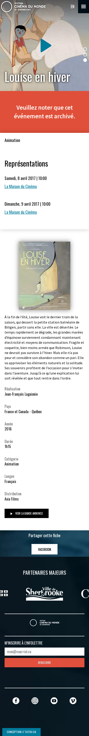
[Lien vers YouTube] (54, 701)
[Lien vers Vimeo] (73, 701)
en (72, 6)
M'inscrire (44, 662)
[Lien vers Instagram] (34, 701)
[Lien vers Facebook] (16, 701)
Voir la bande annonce (29, 513)
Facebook (44, 549)
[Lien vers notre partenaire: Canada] (58, 593)
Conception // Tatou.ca (21, 732)
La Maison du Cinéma (21, 186)
